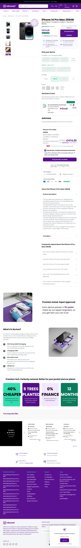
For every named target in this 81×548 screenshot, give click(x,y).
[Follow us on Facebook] (4, 544)
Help (56, 6)
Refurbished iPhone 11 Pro (11, 510)
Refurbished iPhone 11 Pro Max (11, 513)
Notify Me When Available (69, 33)
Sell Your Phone (31, 484)
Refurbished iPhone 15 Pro (11, 479)
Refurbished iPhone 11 (9, 507)
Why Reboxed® (31, 479)
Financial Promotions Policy (68, 490)
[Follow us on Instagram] (10, 544)
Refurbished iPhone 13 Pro (11, 494)
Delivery (47, 482)
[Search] (21, 6)
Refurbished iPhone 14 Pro (11, 481)
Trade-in (6, 11)
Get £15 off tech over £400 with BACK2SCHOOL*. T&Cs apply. (40, 1)
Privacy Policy (64, 475)
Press (28, 491)
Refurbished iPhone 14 (10, 483)
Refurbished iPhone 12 (10, 505)
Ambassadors (31, 494)
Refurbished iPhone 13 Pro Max (11, 490)
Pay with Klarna (49, 479)
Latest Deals (15, 11)
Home (4, 16)
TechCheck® (31, 482)
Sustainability (31, 477)
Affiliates (29, 496)
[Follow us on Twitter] (7, 544)
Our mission (30, 475)
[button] (48, 26)
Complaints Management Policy (68, 495)
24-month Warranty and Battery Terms (67, 480)
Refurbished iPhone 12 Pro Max (11, 501)
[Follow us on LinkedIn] (16, 544)
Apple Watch (67, 11)
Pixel (44, 11)
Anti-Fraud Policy (65, 492)
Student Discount (32, 501)
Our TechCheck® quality (55, 55)
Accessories (54, 11)
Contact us (48, 475)
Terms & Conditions (66, 477)
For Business (48, 477)
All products (11, 16)
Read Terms (51, 112)
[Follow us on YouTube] (13, 544)
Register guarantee (33, 487)
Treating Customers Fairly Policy (68, 486)
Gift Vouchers (31, 498)
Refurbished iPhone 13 (10, 496)
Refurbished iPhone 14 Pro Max (11, 486)
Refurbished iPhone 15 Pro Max (11, 475)
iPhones (24, 11)
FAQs (46, 487)
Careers (29, 489)
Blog (52, 6)
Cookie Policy (64, 483)
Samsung (35, 11)
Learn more (50, 65)
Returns (47, 484)
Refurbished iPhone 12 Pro (11, 498)
